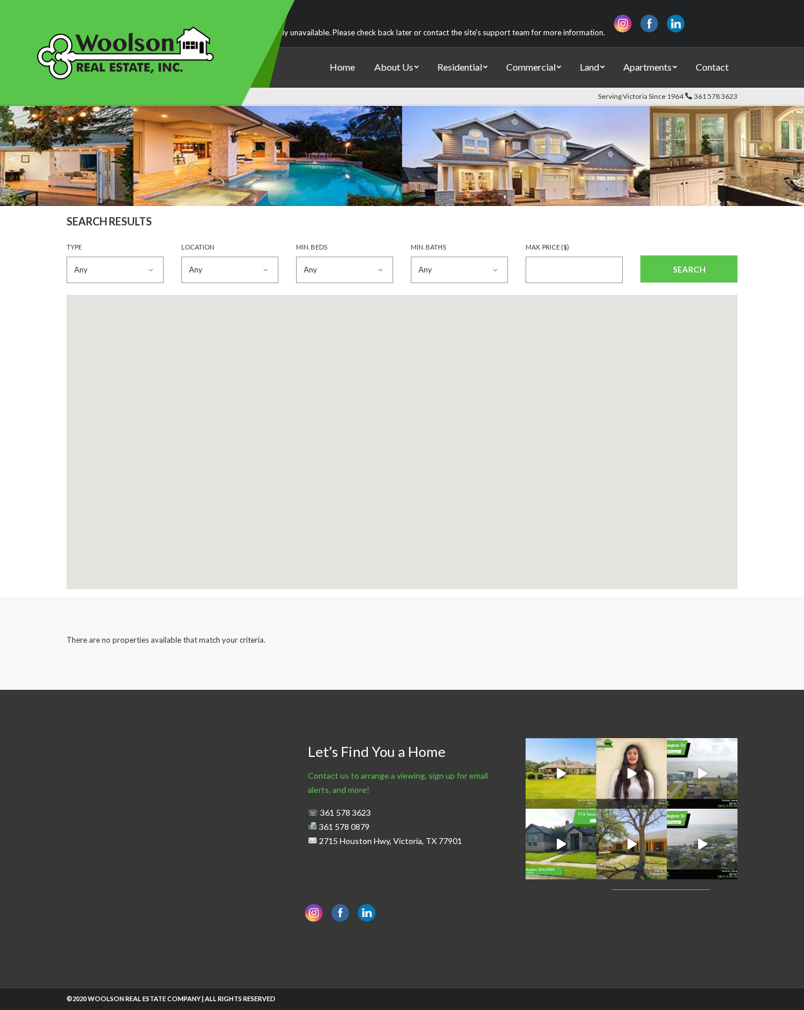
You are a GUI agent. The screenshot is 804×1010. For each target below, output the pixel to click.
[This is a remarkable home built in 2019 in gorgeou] (561, 844)
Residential (459, 66)
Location (197, 247)
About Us (393, 66)
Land (589, 66)
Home (342, 66)
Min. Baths (428, 247)
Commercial (531, 66)
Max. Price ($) (547, 247)
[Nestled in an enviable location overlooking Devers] (561, 773)
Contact (712, 66)
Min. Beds (311, 247)
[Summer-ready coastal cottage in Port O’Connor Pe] (702, 773)
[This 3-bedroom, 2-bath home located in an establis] (631, 844)
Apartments (647, 66)
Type (74, 247)
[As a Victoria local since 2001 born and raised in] (631, 773)
